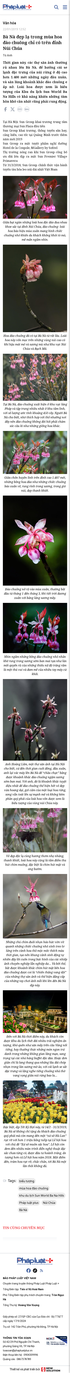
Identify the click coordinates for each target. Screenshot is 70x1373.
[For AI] (26, 109)
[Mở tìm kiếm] (56, 7)
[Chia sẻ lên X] (12, 109)
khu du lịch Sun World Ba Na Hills (41, 1195)
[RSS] (41, 1270)
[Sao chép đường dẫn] (19, 109)
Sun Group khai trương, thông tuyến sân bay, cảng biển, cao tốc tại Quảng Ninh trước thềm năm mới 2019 (35, 135)
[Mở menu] (65, 7)
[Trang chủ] (35, 1261)
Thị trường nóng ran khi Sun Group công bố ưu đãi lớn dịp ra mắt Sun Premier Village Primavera (35, 156)
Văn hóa (9, 23)
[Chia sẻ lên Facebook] (5, 109)
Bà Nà (23, 1210)
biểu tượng (26, 1181)
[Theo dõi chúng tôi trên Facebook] (28, 1270)
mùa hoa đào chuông (33, 1188)
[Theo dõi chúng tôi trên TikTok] (35, 1270)
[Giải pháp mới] (50, 1369)
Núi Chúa (49, 1203)
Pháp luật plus (29, 1203)
